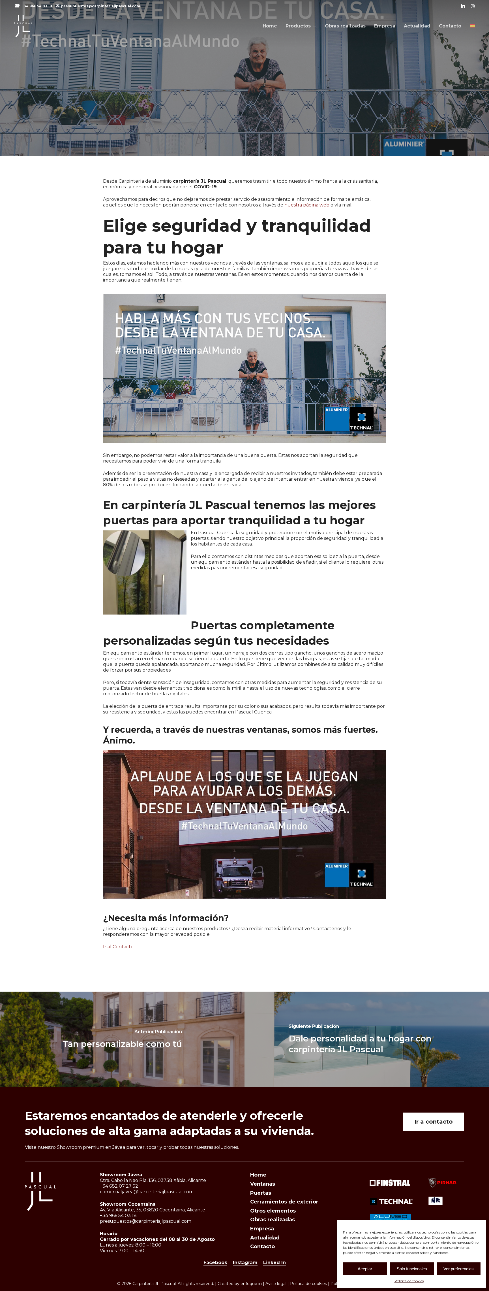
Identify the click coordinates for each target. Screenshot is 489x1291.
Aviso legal (275, 1283)
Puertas (260, 1193)
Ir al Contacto (118, 946)
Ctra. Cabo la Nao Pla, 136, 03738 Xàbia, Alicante (153, 1180)
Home (258, 1175)
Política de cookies (409, 1281)
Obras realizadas (272, 1220)
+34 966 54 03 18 (37, 6)
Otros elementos (273, 1211)
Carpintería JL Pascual (244, 103)
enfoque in (251, 1283)
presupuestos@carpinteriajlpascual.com (100, 6)
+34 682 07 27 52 (119, 1186)
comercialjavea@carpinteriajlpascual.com (147, 1191)
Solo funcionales (412, 1268)
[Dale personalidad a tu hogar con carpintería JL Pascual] (366, 1039)
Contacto (262, 1246)
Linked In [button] (274, 1262)
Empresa (262, 1229)
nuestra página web (306, 205)
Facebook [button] (215, 1262)
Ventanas (262, 1184)
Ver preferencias (458, 1268)
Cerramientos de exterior (284, 1202)
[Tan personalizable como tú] (122, 1039)
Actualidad (265, 1238)
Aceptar (365, 1268)
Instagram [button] (245, 1262)
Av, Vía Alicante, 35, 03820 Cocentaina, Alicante (152, 1210)
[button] (433, 1122)
